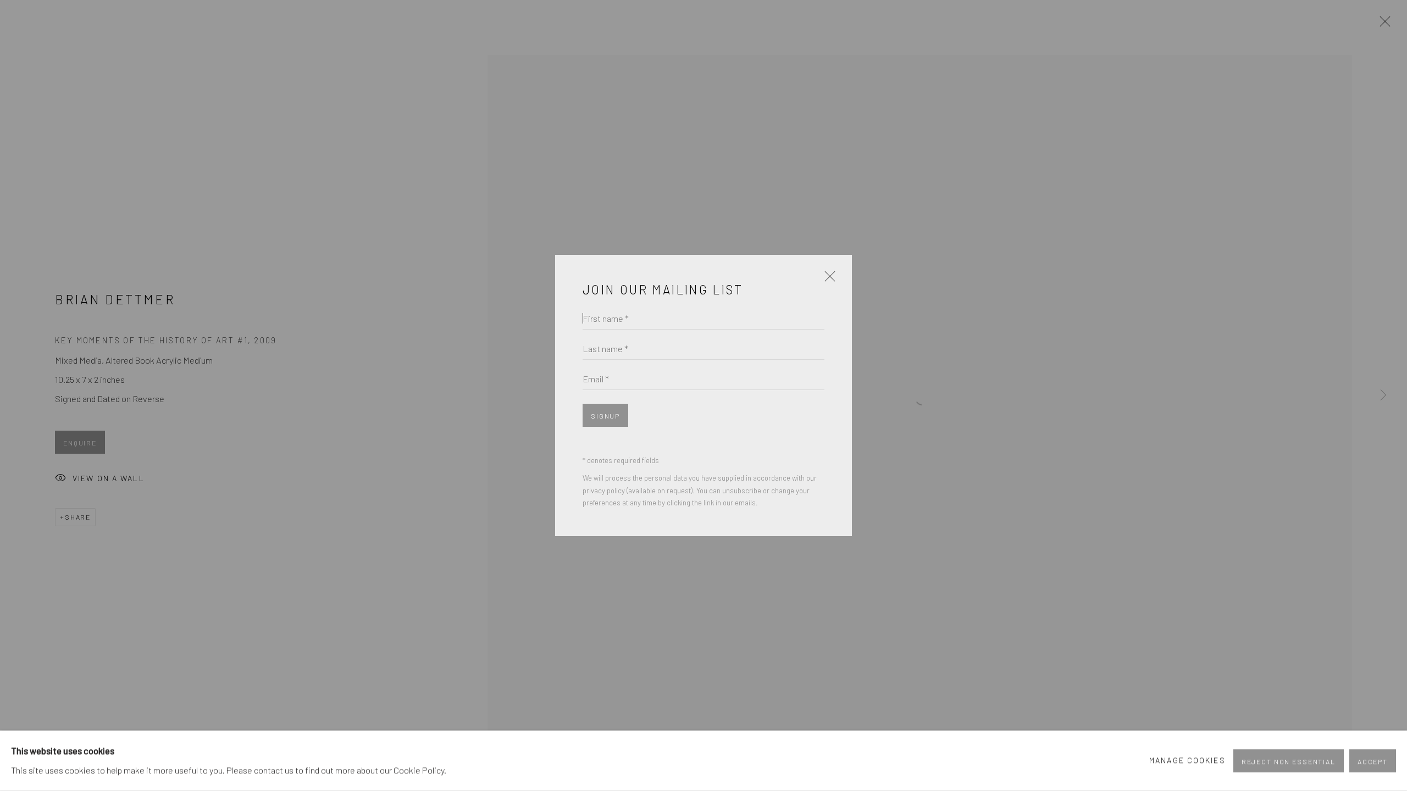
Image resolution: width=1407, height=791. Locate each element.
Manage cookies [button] (1187, 760)
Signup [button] (605, 416)
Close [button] (827, 281)
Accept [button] (1373, 761)
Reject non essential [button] (1289, 761)
